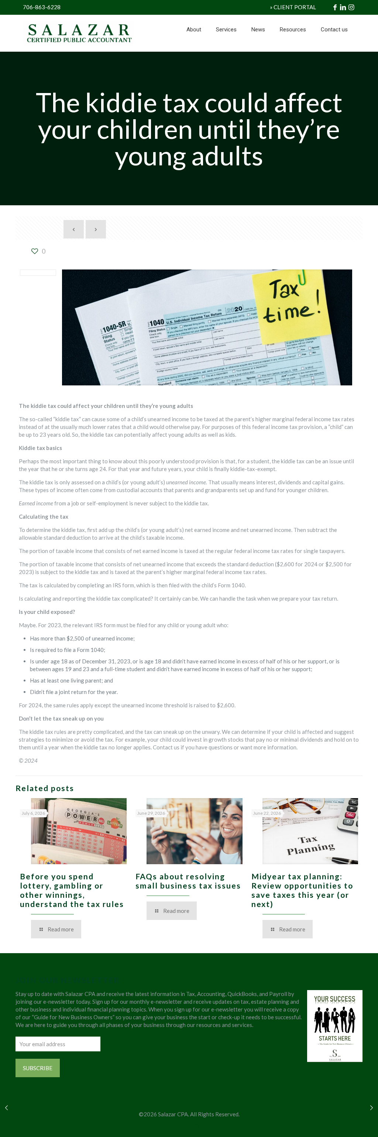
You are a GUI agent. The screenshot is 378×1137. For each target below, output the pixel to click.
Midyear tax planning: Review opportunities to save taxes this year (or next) (302, 890)
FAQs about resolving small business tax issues (188, 881)
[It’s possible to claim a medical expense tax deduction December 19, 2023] (6, 1107)
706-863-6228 (42, 7)
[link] (226, 48)
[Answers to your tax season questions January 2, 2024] (371, 1107)
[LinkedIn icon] (189, 1125)
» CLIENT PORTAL (293, 7)
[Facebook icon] (181, 1125)
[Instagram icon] (197, 1125)
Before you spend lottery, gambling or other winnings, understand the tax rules (72, 890)
